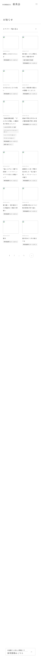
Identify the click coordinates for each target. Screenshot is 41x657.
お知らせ (6, 553)
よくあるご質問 (8, 541)
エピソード (7, 528)
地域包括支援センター (11, 566)
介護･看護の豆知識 (28, 60)
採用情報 (6, 560)
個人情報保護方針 (9, 578)
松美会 (11, 4)
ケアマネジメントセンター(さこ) (11, 131)
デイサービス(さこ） (9, 138)
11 (24, 255)
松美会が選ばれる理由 (11, 515)
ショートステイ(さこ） (10, 135)
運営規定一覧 (7, 585)
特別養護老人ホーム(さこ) (10, 60)
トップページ (7, 509)
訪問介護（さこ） (8, 144)
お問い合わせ (7, 572)
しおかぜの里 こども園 (10, 127)
